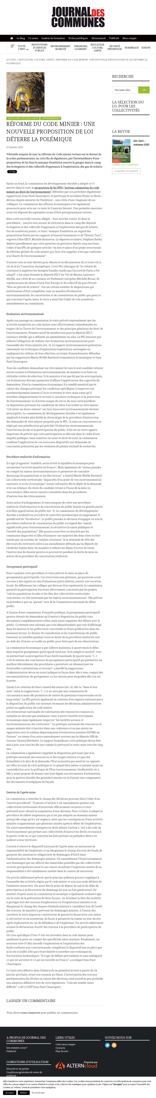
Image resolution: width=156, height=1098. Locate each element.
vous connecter (30, 1012)
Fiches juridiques (78, 38)
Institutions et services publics (40, 47)
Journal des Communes (125, 165)
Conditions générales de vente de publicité (24, 1074)
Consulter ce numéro (126, 171)
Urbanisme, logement (81, 48)
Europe (146, 47)
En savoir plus (38, 1092)
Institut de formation (53, 38)
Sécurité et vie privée (17, 1068)
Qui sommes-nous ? (16, 1047)
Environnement (51, 118)
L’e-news (33, 38)
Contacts (60, 1048)
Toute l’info (21, 48)
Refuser (23, 1093)
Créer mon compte (65, 1044)
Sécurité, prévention (115, 48)
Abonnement (98, 38)
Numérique (132, 47)
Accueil (12, 38)
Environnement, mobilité (61, 48)
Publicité (114, 38)
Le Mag (21, 38)
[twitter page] (107, 1044)
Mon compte (129, 38)
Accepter (9, 1093)
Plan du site (62, 1051)
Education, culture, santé (98, 47)
